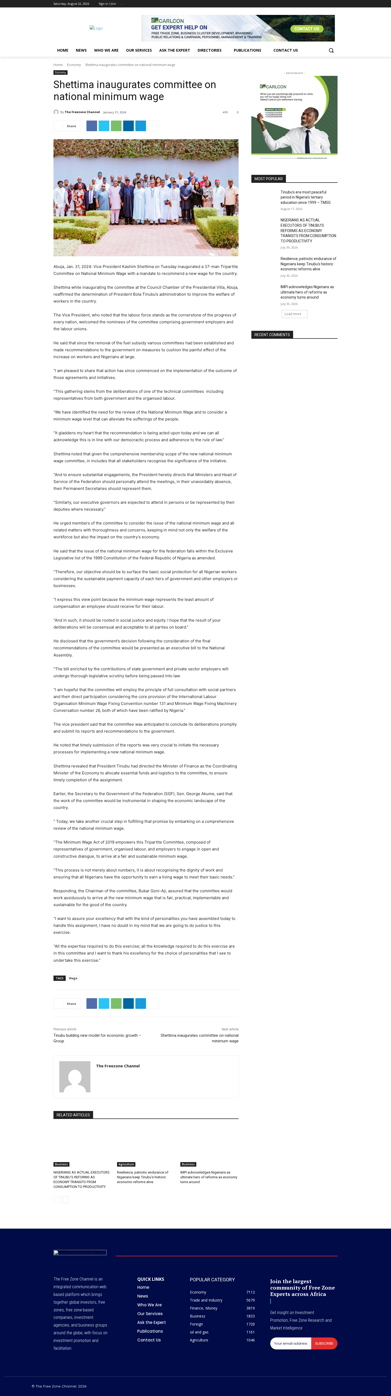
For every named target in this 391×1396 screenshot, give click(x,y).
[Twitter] (320, 4)
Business (61, 1164)
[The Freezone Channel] (56, 112)
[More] (153, 126)
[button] (331, 50)
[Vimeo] (327, 4)
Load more (293, 314)
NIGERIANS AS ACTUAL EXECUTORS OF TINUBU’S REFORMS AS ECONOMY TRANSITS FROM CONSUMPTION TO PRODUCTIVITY (308, 230)
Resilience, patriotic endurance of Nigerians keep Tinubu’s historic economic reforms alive (142, 1177)
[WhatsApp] (116, 126)
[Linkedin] (128, 126)
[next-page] (65, 1199)
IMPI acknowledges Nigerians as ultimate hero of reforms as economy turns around (208, 1177)
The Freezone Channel (82, 112)
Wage (73, 978)
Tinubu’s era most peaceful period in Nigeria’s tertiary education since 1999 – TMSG (306, 197)
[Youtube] (334, 4)
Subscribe (324, 1343)
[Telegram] (140, 126)
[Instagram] (312, 4)
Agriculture (126, 1164)
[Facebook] (305, 4)
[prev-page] (56, 1199)
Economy (74, 65)
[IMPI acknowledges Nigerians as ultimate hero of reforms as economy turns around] (209, 1146)
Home (58, 65)
